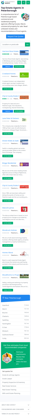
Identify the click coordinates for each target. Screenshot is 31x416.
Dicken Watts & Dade (10, 141)
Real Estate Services (9, 386)
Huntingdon (15, 324)
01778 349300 (7, 178)
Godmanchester (15, 335)
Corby (15, 338)
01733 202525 (19, 66)
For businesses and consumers (13, 409)
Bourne (15, 313)
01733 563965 (19, 111)
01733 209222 (7, 133)
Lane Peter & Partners (10, 118)
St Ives (15, 327)
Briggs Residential (9, 163)
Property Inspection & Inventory (13, 382)
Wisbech (15, 331)
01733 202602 (7, 223)
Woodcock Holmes (9, 230)
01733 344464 (7, 156)
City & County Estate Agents (13, 96)
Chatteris (15, 316)
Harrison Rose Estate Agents (13, 51)
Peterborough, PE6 (17, 76)
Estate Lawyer (7, 379)
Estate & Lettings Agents (11, 375)
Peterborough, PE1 (17, 121)
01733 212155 (7, 89)
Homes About (7, 252)
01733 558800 (7, 268)
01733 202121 (7, 245)
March (15, 309)
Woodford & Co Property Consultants (16, 275)
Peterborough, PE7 (17, 188)
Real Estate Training (9, 390)
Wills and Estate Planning (11, 393)
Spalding (15, 320)
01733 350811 (7, 200)
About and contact (9, 405)
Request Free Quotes (15, 36)
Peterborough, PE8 (17, 278)
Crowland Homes (9, 74)
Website (7, 66)
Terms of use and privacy (11, 414)
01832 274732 (7, 290)
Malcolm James (8, 208)
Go (27, 44)
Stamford (15, 305)
